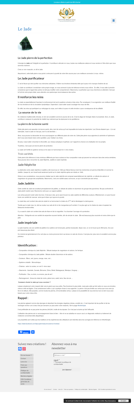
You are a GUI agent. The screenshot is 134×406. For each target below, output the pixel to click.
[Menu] (113, 20)
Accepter (123, 401)
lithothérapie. (82, 305)
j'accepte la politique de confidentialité (62, 363)
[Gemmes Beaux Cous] (67, 14)
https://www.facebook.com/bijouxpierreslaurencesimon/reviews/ (39, 324)
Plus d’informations (110, 401)
